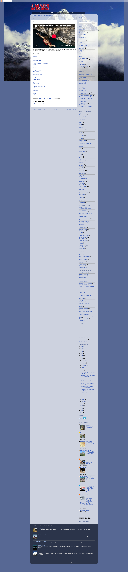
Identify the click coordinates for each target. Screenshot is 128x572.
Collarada (81, 122)
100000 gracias (41, 545)
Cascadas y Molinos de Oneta (85, 283)
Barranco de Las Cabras (84, 221)
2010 (81, 408)
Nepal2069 (34, 59)
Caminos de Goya (83, 227)
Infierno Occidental (83, 39)
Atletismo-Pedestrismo (85, 459)
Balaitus (80, 28)
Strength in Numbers (36, 71)
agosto (83, 367)
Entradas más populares (77, 12)
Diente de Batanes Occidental (85, 125)
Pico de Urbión (82, 180)
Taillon (80, 63)
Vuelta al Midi (82, 202)
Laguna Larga (82, 292)
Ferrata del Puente (83, 107)
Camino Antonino (82, 114)
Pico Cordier (81, 48)
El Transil (81, 234)
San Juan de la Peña (83, 191)
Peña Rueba (81, 160)
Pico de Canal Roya (83, 178)
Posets (80, 56)
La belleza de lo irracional (37, 96)
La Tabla (81, 138)
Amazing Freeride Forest (37, 80)
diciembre (84, 360)
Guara (80, 133)
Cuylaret (81, 72)
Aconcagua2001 (65, 12)
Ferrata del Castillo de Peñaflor (85, 104)
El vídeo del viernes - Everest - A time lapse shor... (88, 376)
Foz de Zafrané (82, 238)
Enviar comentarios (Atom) (44, 111)
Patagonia (34, 64)
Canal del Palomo (82, 88)
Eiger (33, 82)
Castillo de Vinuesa (83, 117)
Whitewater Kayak (35, 90)
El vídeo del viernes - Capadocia (39, 541)
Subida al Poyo (82, 262)
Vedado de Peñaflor (83, 267)
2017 (81, 351)
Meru (80, 148)
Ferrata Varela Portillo (83, 93)
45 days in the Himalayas (37, 57)
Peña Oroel (81, 297)
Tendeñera (81, 197)
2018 (81, 350)
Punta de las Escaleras (84, 59)
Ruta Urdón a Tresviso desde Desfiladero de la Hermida (90, 435)
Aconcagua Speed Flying (37, 70)
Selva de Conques (83, 312)
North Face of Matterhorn (36, 91)
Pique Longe (81, 53)
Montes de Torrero (83, 249)
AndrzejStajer (62, 562)
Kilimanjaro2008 (55, 12)
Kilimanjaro (81, 135)
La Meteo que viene (84, 494)
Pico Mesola (81, 298)
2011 (81, 407)
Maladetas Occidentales (84, 145)
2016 (81, 353)
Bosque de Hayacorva (83, 274)
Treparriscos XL (84, 393)
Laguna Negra (82, 293)
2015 (81, 355)
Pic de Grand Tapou (83, 45)
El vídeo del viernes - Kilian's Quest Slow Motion (87, 387)
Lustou (80, 42)
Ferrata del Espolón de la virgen (86, 106)
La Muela (81, 242)
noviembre (84, 362)
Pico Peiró (81, 300)
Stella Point (81, 195)
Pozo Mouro (81, 305)
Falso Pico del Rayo (83, 290)
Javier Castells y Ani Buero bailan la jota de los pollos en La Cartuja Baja (90, 462)
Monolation (34, 94)
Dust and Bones (35, 77)
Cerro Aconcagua (82, 119)
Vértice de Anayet (82, 83)
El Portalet (81, 127)
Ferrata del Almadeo (83, 103)
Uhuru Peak (81, 200)
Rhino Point (81, 189)
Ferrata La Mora (82, 90)
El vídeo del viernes (83, 339)
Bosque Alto (81, 224)
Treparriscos (81, 265)
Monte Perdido (82, 43)
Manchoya (81, 146)
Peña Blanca (81, 159)
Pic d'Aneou (81, 164)
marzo (83, 399)
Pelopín (80, 156)
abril (83, 397)
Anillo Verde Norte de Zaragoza (85, 213)
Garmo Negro (82, 35)
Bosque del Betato (83, 277)
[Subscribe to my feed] (80, 418)
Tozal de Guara (82, 199)
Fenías (80, 130)
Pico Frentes (81, 175)
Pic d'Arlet (81, 167)
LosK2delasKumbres (85, 432)
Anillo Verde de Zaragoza (84, 214)
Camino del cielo (82, 116)
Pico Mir (80, 50)
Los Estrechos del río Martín (85, 143)
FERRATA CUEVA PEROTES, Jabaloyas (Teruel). (90, 478)
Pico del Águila (82, 181)
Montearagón (82, 248)
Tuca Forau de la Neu (83, 66)
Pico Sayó (81, 51)
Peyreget (81, 157)
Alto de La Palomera (83, 211)
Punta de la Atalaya (83, 186)
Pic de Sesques (82, 168)
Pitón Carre (81, 55)
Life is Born (34, 93)
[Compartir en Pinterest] (59, 98)
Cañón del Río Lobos (83, 284)
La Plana (81, 243)
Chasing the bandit (36, 83)
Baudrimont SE (82, 29)
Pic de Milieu (81, 47)
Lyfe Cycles (35, 67)
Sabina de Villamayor (83, 257)
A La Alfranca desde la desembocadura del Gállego (85, 208)
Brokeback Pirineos (84, 510)
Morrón (80, 152)
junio (83, 370)
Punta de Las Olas (83, 58)
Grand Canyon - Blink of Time (37, 74)
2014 (81, 357)
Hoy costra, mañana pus (85, 450)
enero (83, 403)
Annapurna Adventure (36, 66)
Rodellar (34, 87)
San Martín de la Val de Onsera (85, 311)
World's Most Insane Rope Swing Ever (39, 86)
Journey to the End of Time (37, 68)
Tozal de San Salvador (84, 318)
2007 (81, 412)
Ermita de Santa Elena (83, 289)
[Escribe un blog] (56, 98)
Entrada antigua (71, 109)
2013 (81, 358)
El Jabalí (81, 232)
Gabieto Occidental (83, 32)
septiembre (84, 365)
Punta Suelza (82, 184)
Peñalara (81, 162)
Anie (80, 113)
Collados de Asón (82, 121)
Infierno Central (82, 37)
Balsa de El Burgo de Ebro (84, 218)
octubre (83, 363)
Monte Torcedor (82, 77)
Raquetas (81, 78)
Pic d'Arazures (82, 165)
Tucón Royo (81, 67)
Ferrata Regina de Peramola (85, 92)
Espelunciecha (82, 129)
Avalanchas (35, 89)
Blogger (75, 562)
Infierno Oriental (82, 40)
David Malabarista (84, 467)
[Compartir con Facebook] (58, 98)
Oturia (80, 154)
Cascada (34, 72)
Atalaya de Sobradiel (83, 216)
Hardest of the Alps (36, 61)
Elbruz (39, 551)
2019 (81, 348)
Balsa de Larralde (82, 219)
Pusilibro (81, 306)
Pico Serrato (81, 176)
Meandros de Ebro (83, 245)
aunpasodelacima (43, 98)
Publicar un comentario (39, 103)
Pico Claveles (82, 173)
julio (82, 369)
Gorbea (80, 132)
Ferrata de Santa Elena (84, 100)
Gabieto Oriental (82, 34)
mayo (83, 396)
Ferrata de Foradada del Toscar (86, 95)
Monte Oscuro (82, 246)
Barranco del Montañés (84, 222)
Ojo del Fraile (82, 253)
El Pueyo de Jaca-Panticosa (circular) (87, 286)
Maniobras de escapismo (86, 441)
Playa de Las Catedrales (84, 303)
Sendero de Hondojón (83, 192)
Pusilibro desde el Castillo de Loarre (45, 534)
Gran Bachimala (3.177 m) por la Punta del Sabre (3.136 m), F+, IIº (90, 444)
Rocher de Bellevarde (83, 308)
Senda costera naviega (84, 314)
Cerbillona (81, 31)
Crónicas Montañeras (85, 424)
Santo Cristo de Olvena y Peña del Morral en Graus (89, 426)
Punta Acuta (81, 183)
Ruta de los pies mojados (84, 256)
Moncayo (81, 149)
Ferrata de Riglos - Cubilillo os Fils (86, 98)
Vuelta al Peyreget (83, 82)
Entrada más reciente (39, 109)
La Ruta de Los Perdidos (84, 137)
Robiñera (81, 61)
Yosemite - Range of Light (37, 60)
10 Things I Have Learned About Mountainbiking (40, 63)
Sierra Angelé (82, 194)
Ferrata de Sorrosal (83, 101)
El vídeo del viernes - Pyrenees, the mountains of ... (88, 381)
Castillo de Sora (82, 230)
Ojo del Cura (81, 251)
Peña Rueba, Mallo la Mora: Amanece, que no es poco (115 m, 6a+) (90, 453)
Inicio (34, 12)
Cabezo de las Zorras (83, 226)
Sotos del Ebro (82, 261)
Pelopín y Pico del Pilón (86, 392)
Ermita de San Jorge (83, 237)
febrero (83, 401)
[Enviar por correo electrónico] (54, 98)
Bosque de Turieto (83, 275)
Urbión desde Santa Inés (84, 80)
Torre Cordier (82, 64)
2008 (81, 410)
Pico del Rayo (82, 301)
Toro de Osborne (82, 264)
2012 (81, 405)
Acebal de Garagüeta (83, 272)
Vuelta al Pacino (82, 320)
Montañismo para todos (85, 476)
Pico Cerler (81, 172)
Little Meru (81, 141)
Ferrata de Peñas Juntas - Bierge (86, 96)
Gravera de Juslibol (83, 240)
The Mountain (35, 56)
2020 (81, 346)
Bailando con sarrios (85, 485)
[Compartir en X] (57, 98)
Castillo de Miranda (83, 229)
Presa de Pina (82, 254)
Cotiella (80, 124)
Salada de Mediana (83, 259)
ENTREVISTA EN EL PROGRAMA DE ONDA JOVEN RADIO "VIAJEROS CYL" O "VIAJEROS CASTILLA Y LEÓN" (90, 489)
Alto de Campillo (82, 210)
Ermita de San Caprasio (84, 235)
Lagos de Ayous (82, 140)
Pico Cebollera (82, 170)
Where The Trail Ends (36, 79)
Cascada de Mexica (83, 281)
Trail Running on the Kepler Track (38, 85)
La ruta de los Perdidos (43, 12)
